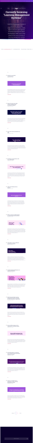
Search (27, 439)
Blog (8, 8)
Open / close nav (1, 8)
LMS (7, 128)
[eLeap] (16, 8)
